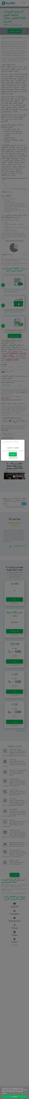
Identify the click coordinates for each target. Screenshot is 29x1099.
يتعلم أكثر (12, 454)
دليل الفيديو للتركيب (12, 458)
